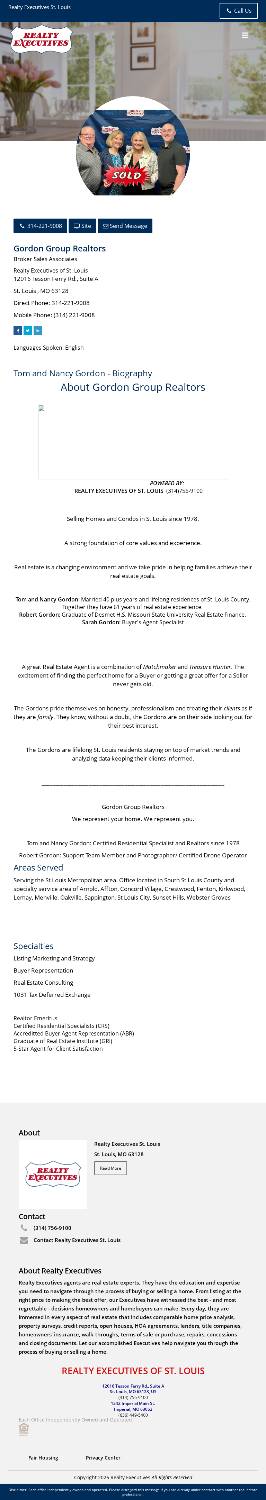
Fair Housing (43, 1457)
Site (85, 226)
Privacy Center (103, 1457)
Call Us (242, 11)
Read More (110, 1168)
